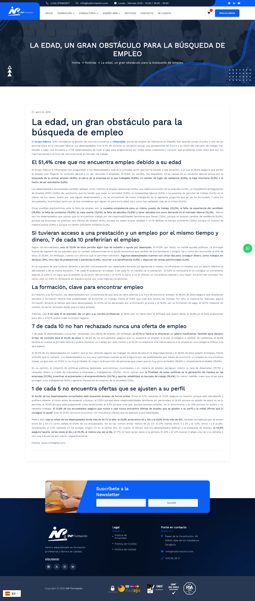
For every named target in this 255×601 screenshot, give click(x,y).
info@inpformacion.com (94, 3)
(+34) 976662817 (60, 3)
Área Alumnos (227, 13)
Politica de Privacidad (121, 536)
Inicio (49, 13)
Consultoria (87, 13)
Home (76, 62)
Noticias (130, 13)
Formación (64, 13)
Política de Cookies (126, 544)
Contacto (146, 13)
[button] (247, 248)
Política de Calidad (125, 549)
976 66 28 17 (173, 558)
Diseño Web (110, 13)
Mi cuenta (164, 13)
